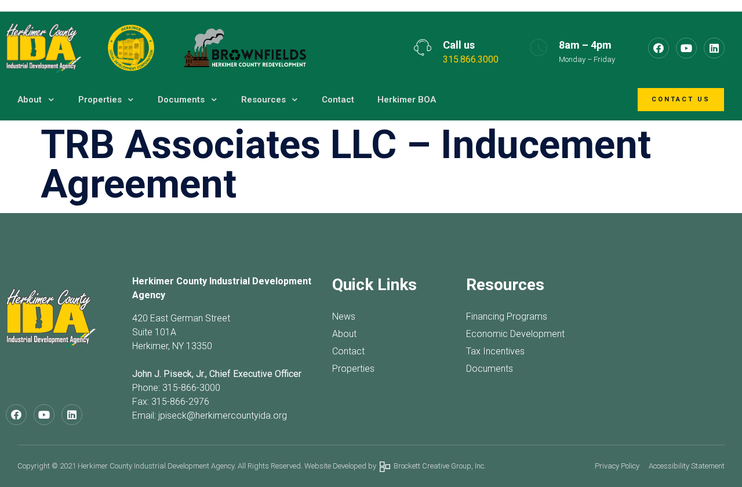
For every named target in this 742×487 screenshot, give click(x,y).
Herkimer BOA (406, 99)
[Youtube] (686, 48)
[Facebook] (658, 48)
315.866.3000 (471, 59)
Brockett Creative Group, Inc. (438, 466)
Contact (338, 99)
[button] (681, 100)
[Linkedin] (714, 48)
